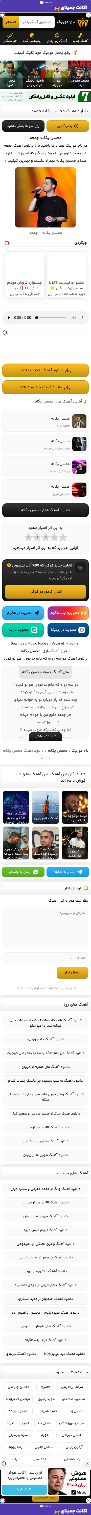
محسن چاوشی (19, 1387)
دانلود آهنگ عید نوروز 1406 (64, 1354)
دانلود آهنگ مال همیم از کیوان (45, 1067)
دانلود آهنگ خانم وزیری (45, 1039)
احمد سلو (41, 1459)
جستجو (10, 22)
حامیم (45, 1387)
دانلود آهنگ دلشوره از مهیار (45, 1271)
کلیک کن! (24, 1489)
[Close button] (87, 1463)
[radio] (62, 537)
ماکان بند (44, 1423)
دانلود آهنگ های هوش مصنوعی (45, 1326)
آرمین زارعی (74, 1447)
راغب (13, 1459)
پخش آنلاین (65, 126)
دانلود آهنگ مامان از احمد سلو (45, 1141)
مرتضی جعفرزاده (18, 1399)
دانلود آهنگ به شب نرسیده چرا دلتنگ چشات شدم (45, 1081)
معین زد (76, 1411)
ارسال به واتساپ (19, 872)
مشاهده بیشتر (47, 736)
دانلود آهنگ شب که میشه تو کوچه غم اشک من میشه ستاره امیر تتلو (46, 1023)
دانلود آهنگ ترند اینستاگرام (45, 1340)
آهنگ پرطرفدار (57, 41)
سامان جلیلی (44, 1447)
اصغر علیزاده (18, 1411)
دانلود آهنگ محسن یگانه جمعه (59, 111)
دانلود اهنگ (23, 146)
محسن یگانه (57, 751)
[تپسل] (4, 332)
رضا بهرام (15, 1447)
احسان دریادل (72, 1435)
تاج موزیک (66, 22)
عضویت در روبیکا (63, 630)
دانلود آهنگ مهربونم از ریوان (45, 1155)
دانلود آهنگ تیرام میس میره (45, 1230)
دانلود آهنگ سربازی (21, 1354)
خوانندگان (10, 40)
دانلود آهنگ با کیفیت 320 (42, 370)
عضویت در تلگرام (19, 613)
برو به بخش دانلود (20, 126)
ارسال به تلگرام (64, 872)
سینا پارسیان (18, 1435)
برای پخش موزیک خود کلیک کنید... (42, 53)
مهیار (45, 1435)
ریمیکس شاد (32, 40)
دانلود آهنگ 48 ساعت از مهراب (45, 1127)
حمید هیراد (48, 1411)
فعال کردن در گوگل (46, 592)
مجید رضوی (46, 1399)
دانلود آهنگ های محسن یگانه (45, 510)
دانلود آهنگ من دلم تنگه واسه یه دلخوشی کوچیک (45, 1053)
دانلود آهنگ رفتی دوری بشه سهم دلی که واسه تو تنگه (46, 1097)
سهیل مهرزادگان (72, 1423)
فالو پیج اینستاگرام (64, 613)
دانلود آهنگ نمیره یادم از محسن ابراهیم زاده (45, 1313)
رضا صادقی (72, 1459)
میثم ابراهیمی (72, 1387)
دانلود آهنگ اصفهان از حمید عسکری (45, 1299)
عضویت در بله (18, 630)
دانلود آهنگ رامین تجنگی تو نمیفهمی (46, 1244)
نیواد (10, 1423)
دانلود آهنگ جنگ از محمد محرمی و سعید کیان (45, 1114)
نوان (25, 1423)
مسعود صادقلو (73, 1399)
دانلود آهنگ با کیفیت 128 (41, 387)
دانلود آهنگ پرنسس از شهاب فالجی (45, 1257)
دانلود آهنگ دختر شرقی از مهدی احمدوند (45, 1285)
